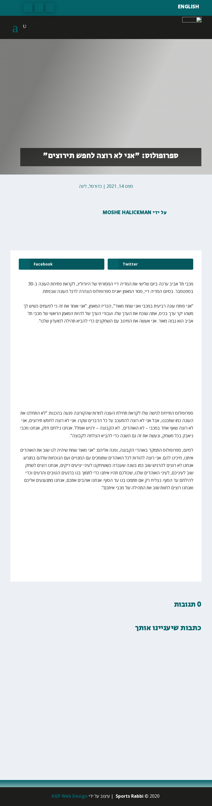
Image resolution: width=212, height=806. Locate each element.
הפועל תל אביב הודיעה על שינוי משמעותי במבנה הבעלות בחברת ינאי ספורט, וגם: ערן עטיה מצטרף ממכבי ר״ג (111, 723)
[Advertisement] (138, 370)
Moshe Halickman (127, 212)
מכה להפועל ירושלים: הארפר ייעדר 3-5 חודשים (143, 662)
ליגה (83, 186)
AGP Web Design (69, 796)
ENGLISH (188, 7)
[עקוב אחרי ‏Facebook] (50, 7)
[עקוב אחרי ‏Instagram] (27, 7)
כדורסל (95, 186)
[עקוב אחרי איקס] (39, 7)
